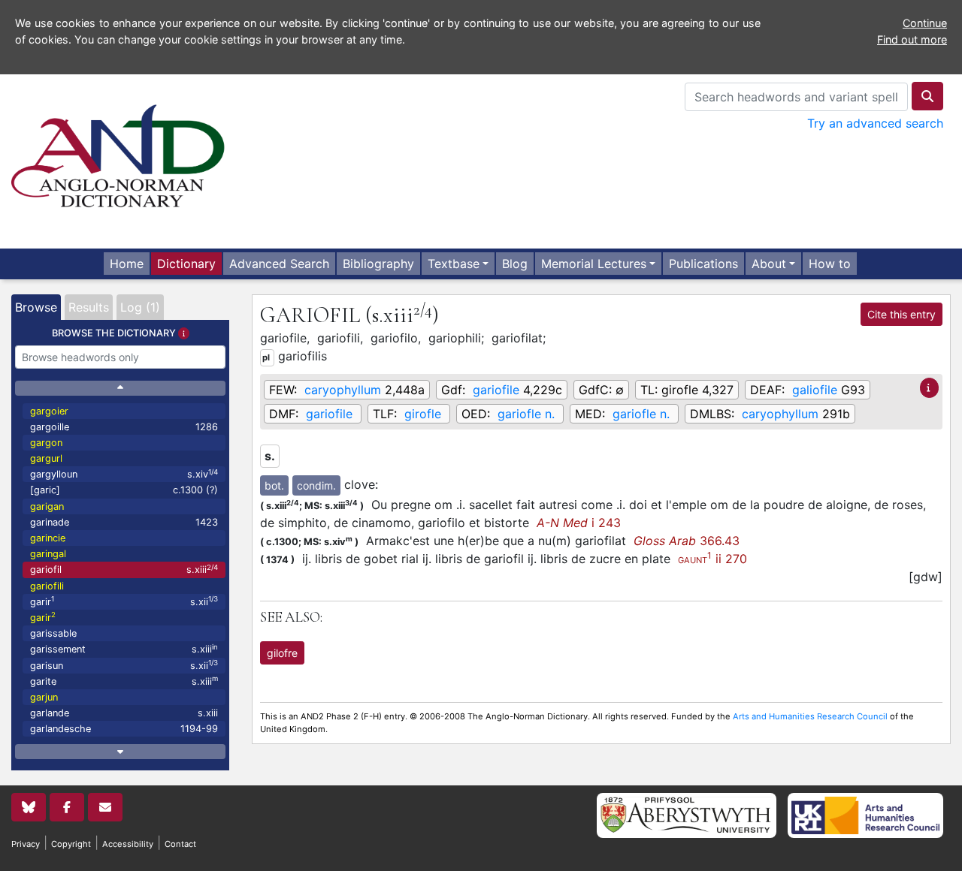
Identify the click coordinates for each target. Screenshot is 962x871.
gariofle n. (526, 413)
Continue (925, 23)
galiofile (814, 389)
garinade (124, 522)
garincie (47, 538)
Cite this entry (901, 314)
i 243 (579, 522)
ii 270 (712, 558)
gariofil (124, 569)
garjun (44, 697)
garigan (47, 506)
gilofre (282, 652)
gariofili (47, 586)
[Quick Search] (927, 96)
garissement (124, 649)
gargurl (46, 458)
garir (124, 601)
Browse (36, 307)
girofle (422, 413)
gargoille (124, 426)
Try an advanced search (875, 123)
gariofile (496, 389)
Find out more (912, 39)
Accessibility (127, 844)
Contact (180, 844)
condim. (316, 485)
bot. (274, 485)
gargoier (49, 411)
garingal (48, 553)
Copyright (71, 844)
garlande (124, 713)
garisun (124, 665)
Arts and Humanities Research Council (810, 716)
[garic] (124, 490)
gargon (46, 442)
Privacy (25, 844)
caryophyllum (342, 389)
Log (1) (140, 307)
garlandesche (124, 728)
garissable (53, 633)
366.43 (687, 540)
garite (124, 680)
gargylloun (124, 474)
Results (88, 307)
